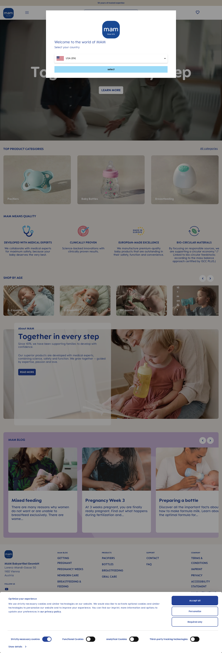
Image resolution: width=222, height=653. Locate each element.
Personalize (195, 611)
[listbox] (111, 58)
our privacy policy (50, 611)
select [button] (111, 69)
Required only (195, 621)
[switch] (90, 639)
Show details (15, 646)
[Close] (170, 36)
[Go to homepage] (111, 29)
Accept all (195, 600)
